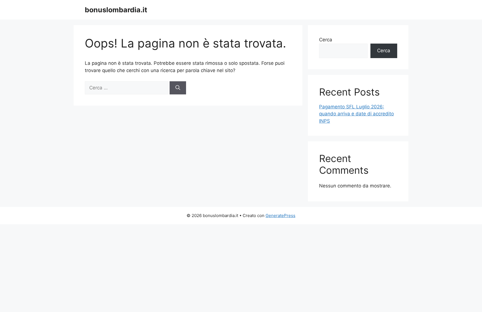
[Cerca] (178, 88)
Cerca (325, 39)
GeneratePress (280, 215)
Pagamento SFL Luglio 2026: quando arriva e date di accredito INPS (356, 114)
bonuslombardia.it (116, 10)
